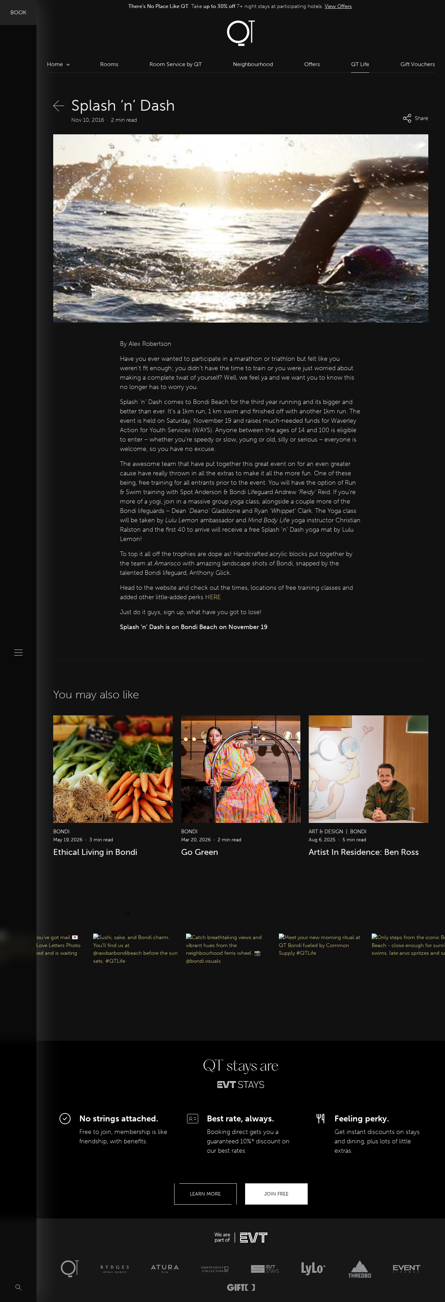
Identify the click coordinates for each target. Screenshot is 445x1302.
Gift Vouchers (417, 64)
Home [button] (55, 64)
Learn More (205, 1194)
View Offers (335, 6)
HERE (213, 597)
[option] (241, 6)
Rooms (109, 64)
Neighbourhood (253, 64)
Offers (312, 64)
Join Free (276, 1194)
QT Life (360, 64)
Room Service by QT (175, 64)
